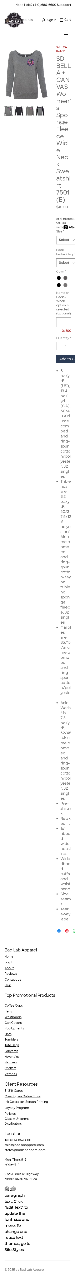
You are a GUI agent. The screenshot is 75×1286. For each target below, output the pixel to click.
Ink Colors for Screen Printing (26, 1102)
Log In (9, 962)
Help (8, 985)
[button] (61, 19)
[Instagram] (13, 1188)
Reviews (11, 974)
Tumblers (11, 1039)
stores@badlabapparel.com (25, 1150)
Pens (8, 1011)
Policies (10, 1114)
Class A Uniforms (17, 1119)
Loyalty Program (17, 1108)
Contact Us (13, 979)
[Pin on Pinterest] (66, 930)
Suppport (64, 5)
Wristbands (13, 1017)
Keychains (12, 1057)
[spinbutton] (66, 346)
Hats (8, 1034)
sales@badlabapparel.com (24, 1145)
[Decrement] (59, 346)
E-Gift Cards (14, 1091)
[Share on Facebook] (58, 930)
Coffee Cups (14, 1005)
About (9, 968)
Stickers (10, 1068)
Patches (11, 1074)
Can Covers (13, 1023)
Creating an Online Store (22, 1096)
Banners (11, 1062)
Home (9, 956)
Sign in (51, 20)
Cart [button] (67, 20)
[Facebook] (7, 1188)
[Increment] (72, 346)
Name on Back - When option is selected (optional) (63, 303)
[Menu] (66, 36)
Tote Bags (12, 1045)
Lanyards (11, 1051)
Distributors (13, 1123)
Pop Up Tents (14, 1028)
